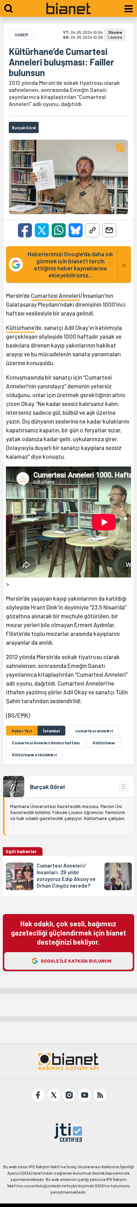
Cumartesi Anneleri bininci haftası (46, 742)
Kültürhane (20, 327)
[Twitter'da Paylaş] (42, 230)
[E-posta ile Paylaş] (109, 230)
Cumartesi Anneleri (55, 295)
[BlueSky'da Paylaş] (75, 230)
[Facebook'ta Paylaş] (25, 230)
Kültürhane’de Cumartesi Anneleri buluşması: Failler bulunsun (61, 62)
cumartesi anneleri (94, 730)
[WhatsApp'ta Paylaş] (59, 230)
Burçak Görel (47, 786)
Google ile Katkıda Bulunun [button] (76, 961)
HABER (21, 34)
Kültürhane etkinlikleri (34, 754)
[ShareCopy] (92, 230)
